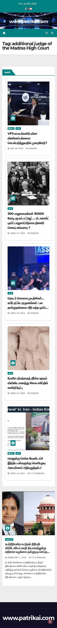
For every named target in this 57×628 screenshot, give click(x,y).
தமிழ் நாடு (9, 539)
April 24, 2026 (18, 393)
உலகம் (18, 128)
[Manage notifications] (50, 621)
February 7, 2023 (17, 558)
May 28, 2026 (17, 148)
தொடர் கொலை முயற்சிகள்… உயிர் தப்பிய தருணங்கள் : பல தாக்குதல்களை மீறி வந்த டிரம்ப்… (28, 303)
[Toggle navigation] (52, 33)
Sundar (32, 148)
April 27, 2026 (18, 233)
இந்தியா (11, 128)
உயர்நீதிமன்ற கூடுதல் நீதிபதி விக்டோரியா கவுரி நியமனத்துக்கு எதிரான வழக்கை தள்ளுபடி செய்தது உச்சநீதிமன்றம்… (27, 550)
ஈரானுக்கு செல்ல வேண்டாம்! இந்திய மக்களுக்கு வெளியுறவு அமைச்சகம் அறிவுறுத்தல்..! (26, 463)
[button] (46, 33)
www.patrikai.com (28, 21)
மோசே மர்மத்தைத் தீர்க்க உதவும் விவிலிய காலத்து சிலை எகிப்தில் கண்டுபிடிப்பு (28, 383)
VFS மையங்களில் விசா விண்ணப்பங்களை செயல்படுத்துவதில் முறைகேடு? (27, 138)
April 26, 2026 (18, 313)
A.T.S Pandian (37, 473)
